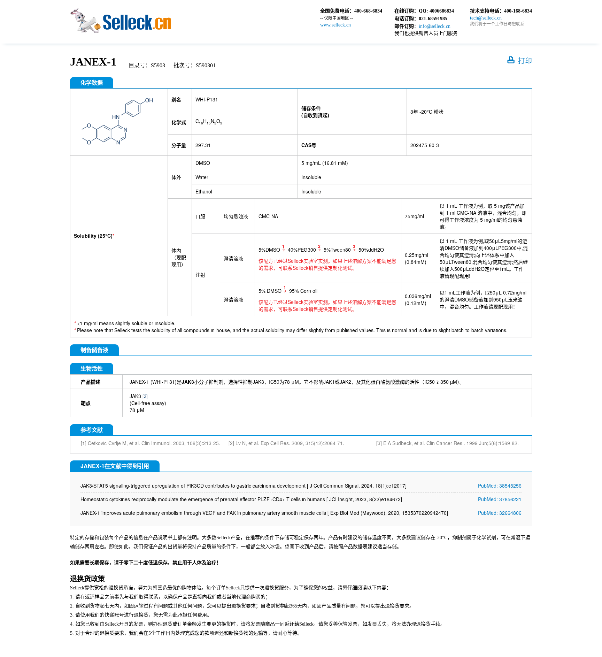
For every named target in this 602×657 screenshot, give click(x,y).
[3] (145, 396)
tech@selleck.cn (486, 18)
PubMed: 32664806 (500, 512)
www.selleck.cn (335, 25)
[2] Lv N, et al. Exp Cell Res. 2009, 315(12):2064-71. (286, 443)
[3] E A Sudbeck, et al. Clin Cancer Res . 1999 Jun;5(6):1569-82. (447, 443)
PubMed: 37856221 (500, 499)
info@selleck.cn (434, 26)
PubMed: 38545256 (500, 485)
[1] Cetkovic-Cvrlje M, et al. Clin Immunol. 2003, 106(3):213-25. (150, 443)
